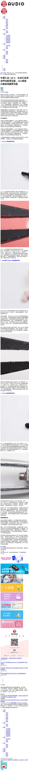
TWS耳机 (8, 35)
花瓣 (3, 697)
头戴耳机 (8, 42)
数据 (7, 25)
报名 (7, 51)
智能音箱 (8, 39)
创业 (7, 23)
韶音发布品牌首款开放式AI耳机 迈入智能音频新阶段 (13, 673)
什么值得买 (9, 697)
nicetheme (25, 702)
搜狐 (12, 695)
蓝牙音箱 (8, 41)
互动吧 (23, 695)
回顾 (7, 52)
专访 (7, 21)
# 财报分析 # (16, 759)
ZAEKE (22, 700)
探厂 (7, 26)
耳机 (7, 31)
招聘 (7, 28)
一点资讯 (20, 695)
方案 (4, 44)
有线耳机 (8, 38)
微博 (7, 59)
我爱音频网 (14, 702)
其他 (7, 48)
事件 (7, 22)
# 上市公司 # (3, 759)
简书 (5, 697)
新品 (7, 19)
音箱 (7, 32)
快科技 (2, 700)
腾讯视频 (15, 695)
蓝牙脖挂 (8, 36)
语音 (7, 46)
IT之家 (8, 700)
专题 (4, 55)
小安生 (2, 90)
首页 (4, 16)
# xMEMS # (21, 759)
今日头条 (3, 695)
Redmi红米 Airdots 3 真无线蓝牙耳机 (11, 260)
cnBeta (5, 700)
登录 (4, 70)
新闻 (4, 18)
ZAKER (14, 697)
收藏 (4, 546)
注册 (4, 68)
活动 (4, 49)
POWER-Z (17, 700)
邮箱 (7, 62)
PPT (7, 54)
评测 (4, 29)
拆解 (4, 33)
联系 (4, 58)
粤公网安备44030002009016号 (11, 707)
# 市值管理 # (10, 759)
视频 (4, 56)
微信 (7, 61)
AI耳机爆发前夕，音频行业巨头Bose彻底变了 (11, 658)
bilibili (6, 695)
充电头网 (13, 700)
